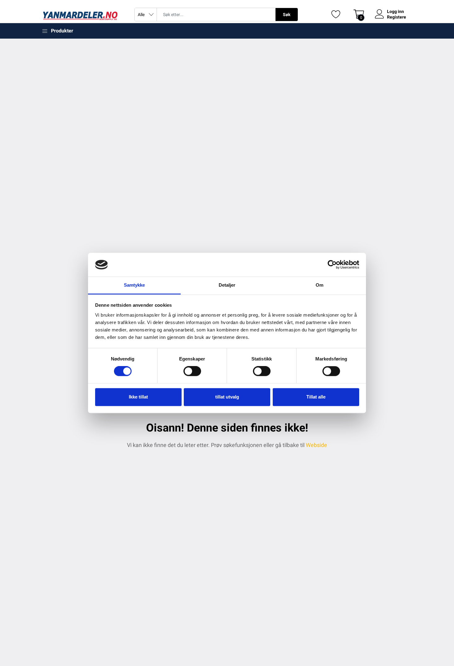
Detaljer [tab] (227, 285)
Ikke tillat (138, 396)
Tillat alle (316, 396)
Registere (396, 17)
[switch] (192, 371)
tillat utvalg (227, 396)
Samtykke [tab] (134, 285)
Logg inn (395, 11)
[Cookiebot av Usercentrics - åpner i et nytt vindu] (332, 264)
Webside (316, 445)
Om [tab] (319, 285)
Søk (286, 14)
